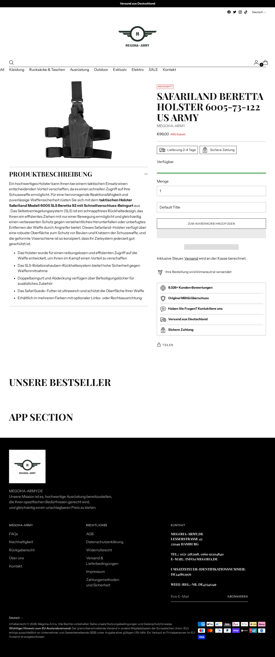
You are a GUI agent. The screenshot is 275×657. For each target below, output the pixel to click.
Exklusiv (120, 69)
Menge (163, 181)
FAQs (13, 534)
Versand (191, 258)
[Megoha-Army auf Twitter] (235, 12)
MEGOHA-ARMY (171, 126)
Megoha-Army (47, 624)
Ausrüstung (79, 69)
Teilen (167, 345)
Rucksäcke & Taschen (47, 69)
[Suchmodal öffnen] (11, 62)
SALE (153, 69)
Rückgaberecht (22, 550)
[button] (211, 233)
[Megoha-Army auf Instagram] (240, 12)
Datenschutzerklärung (104, 542)
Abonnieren (237, 596)
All (2, 69)
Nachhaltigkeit (21, 542)
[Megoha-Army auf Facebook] (229, 12)
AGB (90, 534)
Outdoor (101, 69)
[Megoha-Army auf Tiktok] (246, 12)
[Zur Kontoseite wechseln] (254, 62)
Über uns (16, 558)
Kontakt (169, 69)
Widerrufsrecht (99, 550)
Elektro (138, 69)
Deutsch (257, 12)
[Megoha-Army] (137, 36)
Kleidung (16, 69)
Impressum (95, 571)
